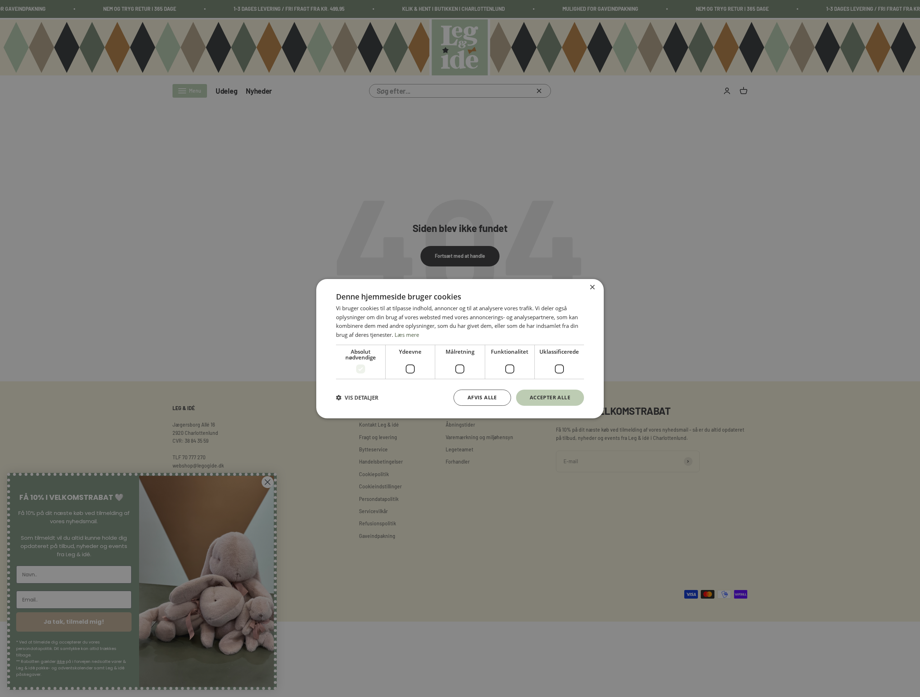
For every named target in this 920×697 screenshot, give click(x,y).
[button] (357, 397)
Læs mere (407, 334)
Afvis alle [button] (482, 397)
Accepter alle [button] (550, 397)
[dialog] (460, 348)
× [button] (592, 287)
